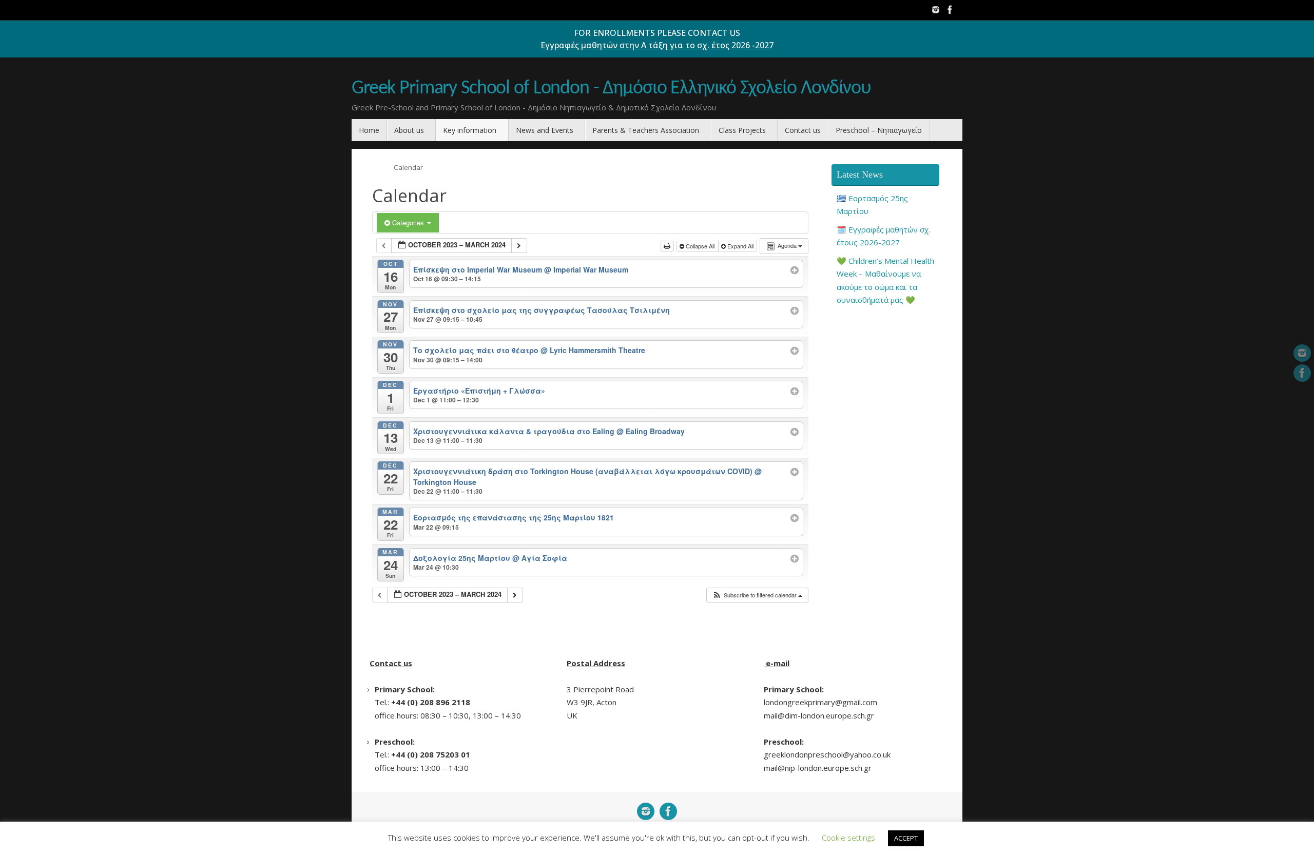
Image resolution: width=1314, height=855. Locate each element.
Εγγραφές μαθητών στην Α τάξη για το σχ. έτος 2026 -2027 (657, 45)
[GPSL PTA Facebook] (950, 10)
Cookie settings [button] (848, 837)
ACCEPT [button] (906, 838)
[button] (757, 595)
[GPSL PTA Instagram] (936, 10)
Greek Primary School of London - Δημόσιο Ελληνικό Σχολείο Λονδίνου (611, 89)
